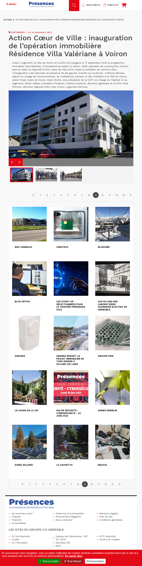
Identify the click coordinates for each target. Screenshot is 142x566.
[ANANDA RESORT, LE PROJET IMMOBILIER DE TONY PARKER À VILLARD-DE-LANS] (71, 334)
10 (102, 195)
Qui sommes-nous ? (23, 513)
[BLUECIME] (112, 226)
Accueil (7, 20)
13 (123, 195)
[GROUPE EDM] (112, 334)
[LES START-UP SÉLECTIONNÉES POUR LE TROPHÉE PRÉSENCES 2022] (71, 280)
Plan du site (106, 516)
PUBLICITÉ (112, 5)
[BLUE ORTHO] (29, 280)
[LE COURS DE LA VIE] (29, 389)
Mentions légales (108, 513)
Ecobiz (15, 539)
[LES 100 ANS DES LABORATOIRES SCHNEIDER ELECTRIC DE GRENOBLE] (112, 280)
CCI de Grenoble (21, 536)
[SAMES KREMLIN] (112, 389)
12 (117, 195)
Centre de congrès (109, 539)
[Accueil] (41, 4)
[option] (71, 128)
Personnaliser (95, 561)
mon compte (93, 5)
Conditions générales (111, 520)
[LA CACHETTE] (71, 443)
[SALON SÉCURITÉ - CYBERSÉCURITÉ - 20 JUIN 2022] (71, 389)
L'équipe (16, 516)
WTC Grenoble (107, 536)
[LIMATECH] (71, 226)
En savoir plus (73, 555)
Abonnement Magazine (68, 516)
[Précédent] (33, 195)
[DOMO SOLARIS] (29, 443)
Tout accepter (50, 561)
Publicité (16, 520)
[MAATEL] (112, 443)
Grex (58, 546)
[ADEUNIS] (29, 334)
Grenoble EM (63, 542)
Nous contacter (64, 520)
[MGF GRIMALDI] (29, 226)
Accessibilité (19, 523)
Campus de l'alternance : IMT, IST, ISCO (72, 538)
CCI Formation (20, 542)
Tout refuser (73, 561)
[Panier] (124, 6)
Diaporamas (18, 32)
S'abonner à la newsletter (70, 513)
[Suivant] (130, 195)
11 (109, 195)
